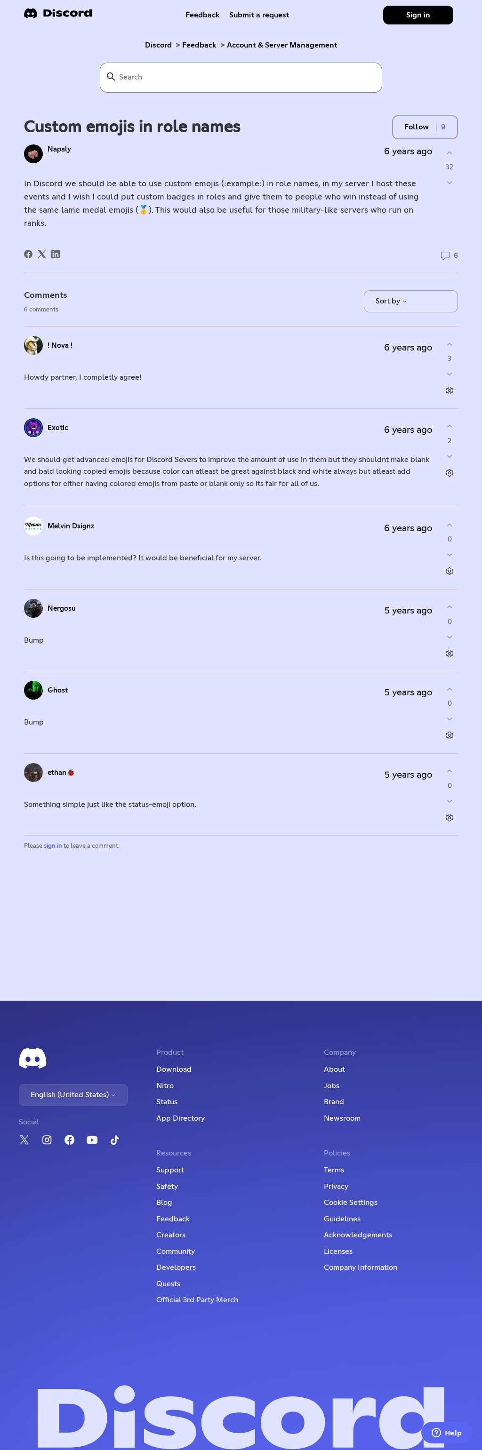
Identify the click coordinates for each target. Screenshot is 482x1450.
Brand (334, 1102)
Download (174, 1069)
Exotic (58, 427)
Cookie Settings (351, 1202)
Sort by (389, 301)
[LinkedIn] (55, 254)
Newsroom (342, 1118)
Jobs (331, 1086)
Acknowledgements (358, 1235)
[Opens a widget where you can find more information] (447, 1433)
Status (166, 1102)
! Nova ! (60, 345)
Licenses (338, 1251)
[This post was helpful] (450, 152)
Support (170, 1170)
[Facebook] (28, 254)
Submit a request (259, 15)
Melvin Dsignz (71, 526)
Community (175, 1251)
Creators (170, 1235)
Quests (168, 1284)
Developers (176, 1267)
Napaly (59, 149)
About (334, 1069)
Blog (164, 1202)
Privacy (336, 1186)
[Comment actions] (450, 390)
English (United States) (71, 1095)
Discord (158, 45)
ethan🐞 (61, 772)
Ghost (58, 690)
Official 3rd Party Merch (197, 1300)
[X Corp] (42, 254)
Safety (167, 1186)
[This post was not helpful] (450, 183)
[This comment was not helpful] (450, 374)
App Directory (180, 1118)
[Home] (58, 16)
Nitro (165, 1086)
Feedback (202, 15)
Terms (334, 1170)
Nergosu (62, 608)
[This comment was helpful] (450, 344)
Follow (416, 127)
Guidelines (342, 1219)
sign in (53, 846)
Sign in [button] (418, 15)
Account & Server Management (282, 45)
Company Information (360, 1267)
